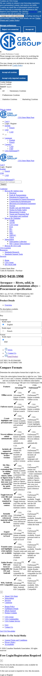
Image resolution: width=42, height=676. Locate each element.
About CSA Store (11, 596)
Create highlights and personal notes (6, 420)
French (11, 128)
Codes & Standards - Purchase (11, 271)
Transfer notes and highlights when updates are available (6, 550)
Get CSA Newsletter (7, 631)
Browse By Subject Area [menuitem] (14, 191)
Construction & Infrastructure (20, 201)
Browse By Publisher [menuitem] (12, 218)
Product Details (7, 300)
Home (7, 260)
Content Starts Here (7, 269)
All (3, 91)
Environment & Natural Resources (22, 199)
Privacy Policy (10, 642)
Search (3, 86)
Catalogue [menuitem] (3, 189)
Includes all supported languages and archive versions (6, 453)
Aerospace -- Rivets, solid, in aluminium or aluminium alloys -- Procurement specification (20, 286)
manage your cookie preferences (12, 16)
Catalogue (8, 603)
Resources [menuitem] (4, 250)
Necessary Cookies (18, 91)
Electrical (12, 193)
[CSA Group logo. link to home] (21, 50)
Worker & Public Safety (18, 210)
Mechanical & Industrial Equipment (22, 204)
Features (6, 387)
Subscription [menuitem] (9, 239)
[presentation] (0, 51)
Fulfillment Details (11, 609)
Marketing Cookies (30, 99)
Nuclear (12, 206)
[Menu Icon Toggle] (6, 134)
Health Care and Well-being (19, 208)
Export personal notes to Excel (6, 534)
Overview (8, 305)
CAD (11, 132)
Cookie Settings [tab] (6, 82)
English (12, 140)
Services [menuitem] (3, 256)
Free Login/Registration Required (20, 655)
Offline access (6, 395)
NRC (11, 233)
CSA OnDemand (34, 386)
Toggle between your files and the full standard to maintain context (7, 500)
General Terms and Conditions (16, 640)
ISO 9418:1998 (10, 265)
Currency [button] (8, 144)
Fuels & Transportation (17, 195)
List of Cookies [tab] (5, 84)
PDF (6, 342)
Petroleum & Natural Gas (18, 197)
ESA (11, 227)
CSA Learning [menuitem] (5, 248)
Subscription (9, 598)
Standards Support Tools (14, 254)
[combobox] (11, 182)
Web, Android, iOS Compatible (6, 584)
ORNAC (12, 235)
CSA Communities (12, 619)
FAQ (6, 625)
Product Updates (11, 613)
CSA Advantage (20, 386)
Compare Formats (11, 367)
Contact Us (9, 627)
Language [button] (8, 138)
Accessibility (9, 644)
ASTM (12, 223)
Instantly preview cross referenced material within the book (7, 518)
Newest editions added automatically (7, 436)
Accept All (33, 12)
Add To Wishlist (6, 311)
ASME (12, 220)
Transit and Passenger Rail (19, 214)
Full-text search (7, 407)
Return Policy (10, 607)
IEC (10, 229)
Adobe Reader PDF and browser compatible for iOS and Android (6, 568)
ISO (10, 231)
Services (8, 600)
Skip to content (5, 109)
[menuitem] (25, 193)
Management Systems (17, 212)
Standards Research (12, 252)
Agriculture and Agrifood (18, 216)
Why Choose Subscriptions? (19, 244)
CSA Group (13, 225)
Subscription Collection (18, 242)
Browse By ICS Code (13, 246)
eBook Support (10, 611)
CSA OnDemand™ (12, 151)
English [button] (7, 126)
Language (3, 320)
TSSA (11, 237)
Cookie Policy (17, 65)
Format (2, 335)
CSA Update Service (12, 621)
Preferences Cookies (11, 95)
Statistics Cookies (9, 99)
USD (7, 130)
